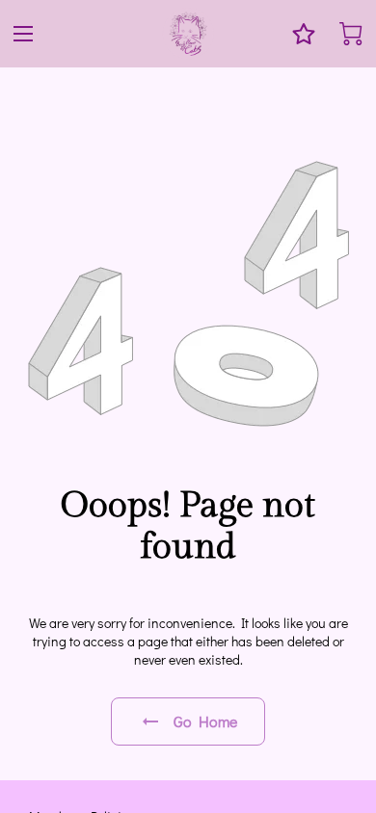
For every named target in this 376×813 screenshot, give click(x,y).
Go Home (206, 721)
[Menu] (23, 33)
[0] (351, 33)
